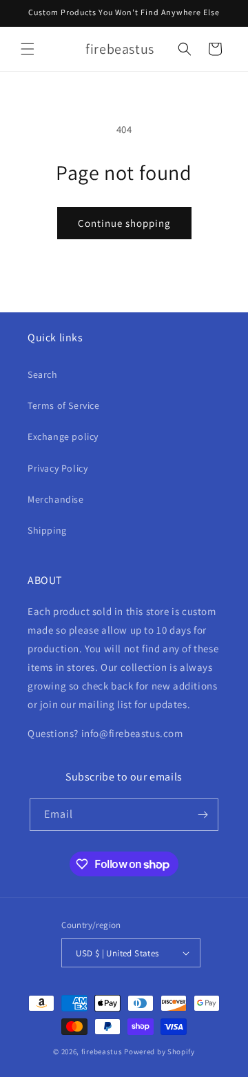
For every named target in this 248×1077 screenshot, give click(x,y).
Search (43, 374)
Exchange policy (63, 436)
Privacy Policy (57, 468)
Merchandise (56, 499)
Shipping (47, 530)
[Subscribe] (202, 814)
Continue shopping (124, 223)
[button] (27, 49)
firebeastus (102, 1051)
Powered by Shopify (159, 1051)
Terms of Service (64, 405)
